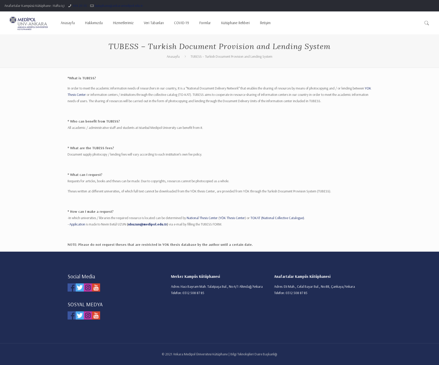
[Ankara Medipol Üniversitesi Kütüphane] (28, 22)
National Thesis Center (202, 218)
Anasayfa (173, 56)
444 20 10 (80, 5)
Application (77, 224)
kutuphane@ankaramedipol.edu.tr (119, 5)
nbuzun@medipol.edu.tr (147, 224)
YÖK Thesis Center (232, 218)
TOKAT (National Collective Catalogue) (277, 218)
